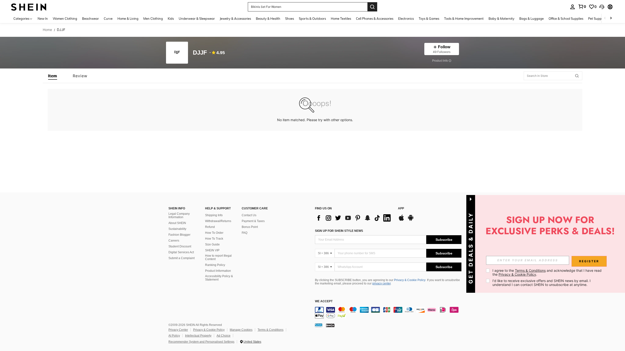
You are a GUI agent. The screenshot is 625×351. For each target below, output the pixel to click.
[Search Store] (577, 76)
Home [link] (47, 30)
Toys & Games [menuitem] (429, 18)
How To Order (214, 232)
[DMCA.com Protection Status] (330, 325)
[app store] (401, 220)
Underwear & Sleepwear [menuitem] (197, 18)
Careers (173, 240)
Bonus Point (250, 227)
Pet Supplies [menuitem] (597, 18)
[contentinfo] (388, 313)
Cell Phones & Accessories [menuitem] (374, 18)
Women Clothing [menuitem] (65, 18)
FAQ (244, 232)
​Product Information (218, 271)
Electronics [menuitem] (406, 18)
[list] (354, 218)
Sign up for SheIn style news (339, 231)
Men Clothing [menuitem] (153, 18)
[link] (582, 7)
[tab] (52, 76)
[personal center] (572, 7)
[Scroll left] (605, 18)
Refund (210, 227)
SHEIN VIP (212, 250)
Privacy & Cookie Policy (410, 280)
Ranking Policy (215, 265)
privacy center (381, 283)
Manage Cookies (241, 330)
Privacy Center (178, 330)
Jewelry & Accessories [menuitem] (235, 18)
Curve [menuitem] (108, 18)
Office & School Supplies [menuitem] (566, 18)
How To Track (214, 238)
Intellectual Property (198, 335)
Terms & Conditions (270, 330)
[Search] (372, 6)
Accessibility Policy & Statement (219, 277)
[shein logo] (28, 7)
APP (401, 208)
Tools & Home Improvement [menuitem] (464, 18)
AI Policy (174, 335)
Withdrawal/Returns (218, 221)
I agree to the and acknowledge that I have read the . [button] (547, 272)
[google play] (410, 220)
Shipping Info (214, 215)
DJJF (200, 53)
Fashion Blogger (179, 234)
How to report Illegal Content (218, 257)
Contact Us (249, 215)
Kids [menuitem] (171, 18)
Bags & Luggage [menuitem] (531, 18)
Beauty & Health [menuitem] (268, 18)
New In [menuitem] (43, 18)
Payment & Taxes (253, 221)
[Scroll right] (611, 18)
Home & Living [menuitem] (127, 18)
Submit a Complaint (181, 258)
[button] (602, 7)
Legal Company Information (179, 215)
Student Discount (179, 246)
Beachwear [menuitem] (90, 18)
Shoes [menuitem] (289, 18)
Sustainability (177, 229)
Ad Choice (223, 335)
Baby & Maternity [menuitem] (501, 18)
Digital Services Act (181, 252)
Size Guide (212, 244)
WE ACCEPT (324, 301)
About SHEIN (177, 223)
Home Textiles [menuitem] (341, 18)
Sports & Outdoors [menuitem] (312, 18)
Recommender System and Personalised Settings (201, 341)
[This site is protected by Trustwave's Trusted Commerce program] (318, 325)
